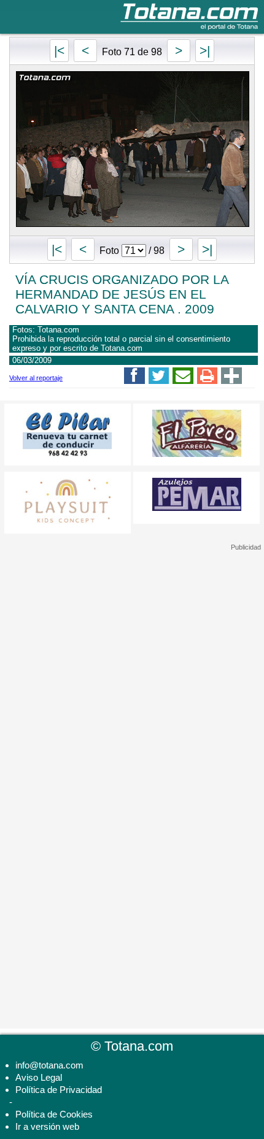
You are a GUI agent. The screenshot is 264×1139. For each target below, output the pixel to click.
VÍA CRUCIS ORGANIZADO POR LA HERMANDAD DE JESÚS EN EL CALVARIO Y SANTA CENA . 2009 (121, 294)
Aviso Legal (38, 1077)
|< (59, 51)
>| (205, 51)
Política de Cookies (54, 1114)
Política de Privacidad (58, 1089)
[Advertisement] (132, 628)
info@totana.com (49, 1065)
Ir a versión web (47, 1126)
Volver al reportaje (36, 378)
